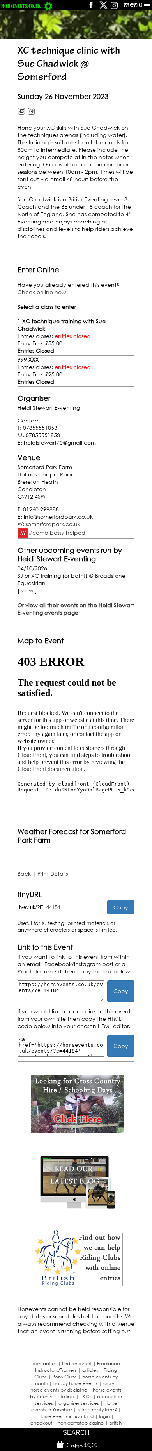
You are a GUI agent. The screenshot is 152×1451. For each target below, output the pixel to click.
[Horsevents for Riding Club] (77, 1284)
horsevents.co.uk (21, 6)
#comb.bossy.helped (56, 532)
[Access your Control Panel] (48, 6)
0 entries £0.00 (81, 1445)
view (27, 590)
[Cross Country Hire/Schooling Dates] (77, 1131)
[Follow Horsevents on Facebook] (90, 7)
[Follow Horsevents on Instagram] (114, 7)
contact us (44, 1363)
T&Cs (86, 1396)
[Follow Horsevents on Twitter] (103, 7)
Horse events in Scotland (66, 1416)
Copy (120, 907)
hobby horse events (75, 1383)
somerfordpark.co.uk (53, 524)
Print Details (52, 873)
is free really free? (97, 1409)
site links (66, 1396)
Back (24, 873)
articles (90, 1370)
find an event (77, 1363)
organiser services (78, 1403)
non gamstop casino (81, 1423)
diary (108, 1383)
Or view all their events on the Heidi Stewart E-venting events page (76, 608)
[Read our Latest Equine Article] (77, 1208)
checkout (41, 1423)
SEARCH (76, 1432)
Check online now (42, 292)
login (104, 1416)
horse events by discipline (58, 1390)
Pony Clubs (64, 1376)
